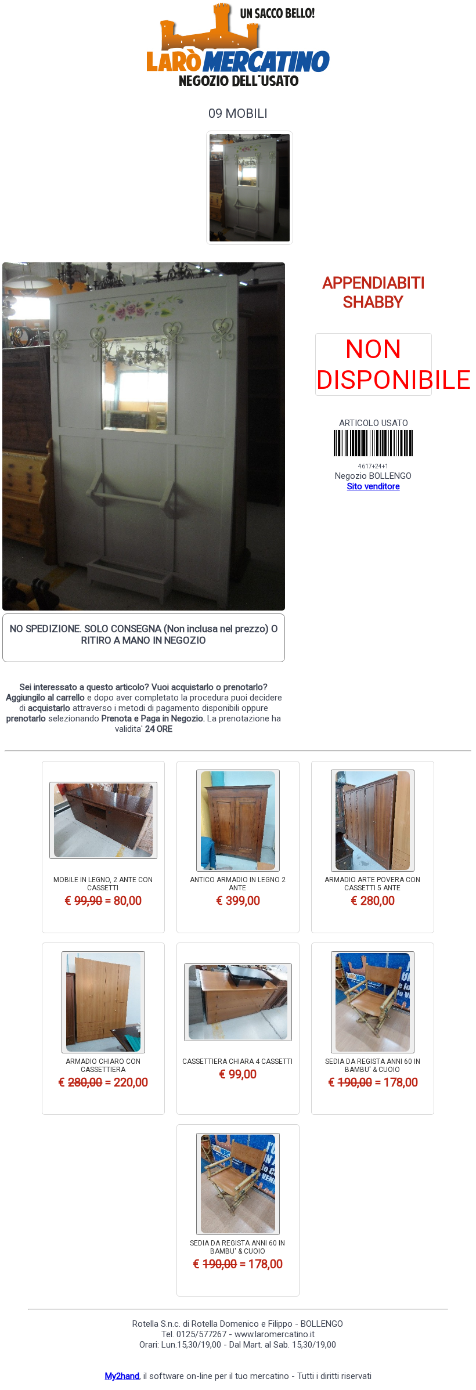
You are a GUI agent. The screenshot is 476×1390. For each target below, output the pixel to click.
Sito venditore (373, 486)
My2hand (122, 1376)
